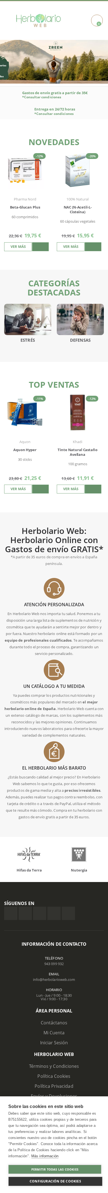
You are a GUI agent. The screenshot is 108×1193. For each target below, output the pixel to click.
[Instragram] (39, 913)
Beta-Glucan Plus (25, 207)
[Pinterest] (54, 913)
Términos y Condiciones (54, 1066)
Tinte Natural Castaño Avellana (77, 452)
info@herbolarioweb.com (54, 979)
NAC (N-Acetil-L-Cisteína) (78, 210)
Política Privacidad (54, 1086)
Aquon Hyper (25, 450)
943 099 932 (54, 963)
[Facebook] (10, 913)
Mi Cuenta (54, 1033)
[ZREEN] (54, 61)
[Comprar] (40, 246)
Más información (44, 1156)
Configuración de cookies (55, 1181)
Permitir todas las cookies (54, 1169)
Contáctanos (54, 1023)
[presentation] (100, 192)
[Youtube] (68, 913)
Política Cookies (53, 1076)
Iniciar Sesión (54, 1043)
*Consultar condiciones (41, 97)
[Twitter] (25, 913)
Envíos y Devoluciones (54, 1096)
